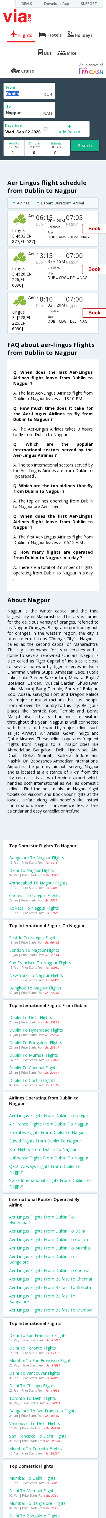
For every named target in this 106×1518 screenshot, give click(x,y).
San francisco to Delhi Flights (38, 1436)
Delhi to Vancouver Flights (34, 1373)
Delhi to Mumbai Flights (32, 1490)
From (10, 87)
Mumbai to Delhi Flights (32, 1478)
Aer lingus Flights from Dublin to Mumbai (50, 1248)
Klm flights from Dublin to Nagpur (43, 1149)
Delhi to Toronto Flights (32, 1348)
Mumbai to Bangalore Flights (37, 1503)
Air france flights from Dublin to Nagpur (48, 1124)
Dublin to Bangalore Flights (35, 1042)
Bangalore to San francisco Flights (43, 1411)
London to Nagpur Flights (34, 950)
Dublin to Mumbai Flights (33, 1055)
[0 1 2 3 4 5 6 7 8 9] (35, 152)
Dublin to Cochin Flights (32, 1080)
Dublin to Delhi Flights (30, 1017)
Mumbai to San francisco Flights (40, 1360)
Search (85, 145)
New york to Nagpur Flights (36, 975)
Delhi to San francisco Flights (38, 1335)
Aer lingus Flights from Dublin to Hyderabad (41, 1219)
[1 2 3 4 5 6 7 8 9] (14, 152)
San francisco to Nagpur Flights (40, 962)
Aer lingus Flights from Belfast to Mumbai (50, 1310)
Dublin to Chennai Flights (33, 1067)
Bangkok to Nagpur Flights (35, 988)
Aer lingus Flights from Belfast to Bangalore (42, 1298)
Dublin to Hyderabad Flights (36, 1030)
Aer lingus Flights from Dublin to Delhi (47, 1231)
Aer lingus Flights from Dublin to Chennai (49, 1270)
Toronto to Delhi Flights (32, 1398)
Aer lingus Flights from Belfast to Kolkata (50, 1287)
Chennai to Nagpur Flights (34, 895)
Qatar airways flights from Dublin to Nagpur (45, 1169)
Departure (13, 125)
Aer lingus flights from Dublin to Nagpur (49, 1115)
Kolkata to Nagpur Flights (34, 908)
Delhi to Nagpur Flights (31, 870)
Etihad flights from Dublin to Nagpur (45, 1141)
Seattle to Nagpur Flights (33, 937)
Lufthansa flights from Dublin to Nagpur (48, 1158)
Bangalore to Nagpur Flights (36, 857)
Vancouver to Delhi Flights (34, 1423)
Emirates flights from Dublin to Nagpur (47, 1132)
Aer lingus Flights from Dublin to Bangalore (41, 1259)
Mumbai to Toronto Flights (35, 1448)
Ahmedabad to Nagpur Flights (38, 883)
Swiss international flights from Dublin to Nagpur (49, 1183)
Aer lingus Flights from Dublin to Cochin (48, 1239)
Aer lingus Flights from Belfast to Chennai (50, 1279)
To (8, 106)
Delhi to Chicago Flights (32, 1385)
